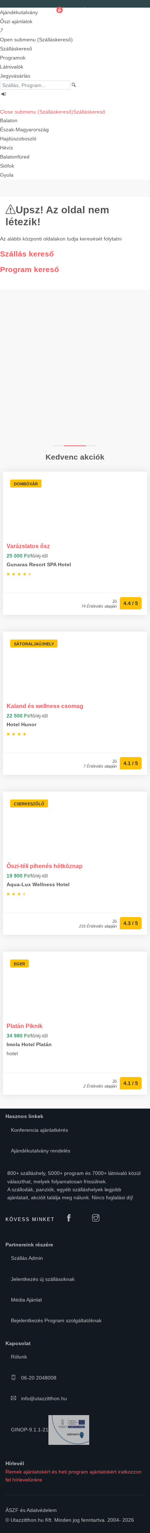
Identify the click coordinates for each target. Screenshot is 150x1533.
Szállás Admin (27, 1258)
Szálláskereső (16, 49)
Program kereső (29, 269)
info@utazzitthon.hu (43, 1398)
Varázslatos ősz (28, 546)
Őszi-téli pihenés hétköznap (45, 866)
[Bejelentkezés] (75, 94)
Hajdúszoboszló (18, 138)
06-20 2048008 (38, 1378)
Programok (12, 58)
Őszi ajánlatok (16, 21)
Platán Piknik (25, 1026)
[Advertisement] (75, 367)
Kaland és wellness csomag (45, 706)
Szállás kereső (27, 254)
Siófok (7, 166)
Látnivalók (11, 67)
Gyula (6, 175)
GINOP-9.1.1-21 (29, 1430)
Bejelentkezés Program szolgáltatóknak (56, 1320)
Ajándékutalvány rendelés (40, 1151)
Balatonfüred (14, 157)
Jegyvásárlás (15, 76)
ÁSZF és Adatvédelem (31, 1510)
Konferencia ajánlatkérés (39, 1130)
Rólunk (19, 1357)
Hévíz (6, 148)
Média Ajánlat (26, 1300)
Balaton (8, 120)
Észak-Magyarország (24, 129)
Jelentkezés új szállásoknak (43, 1279)
